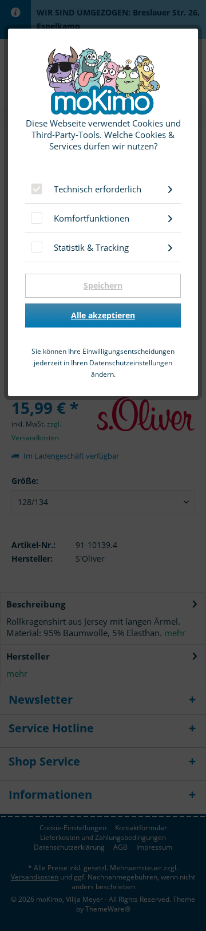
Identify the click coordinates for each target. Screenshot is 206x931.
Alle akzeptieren (103, 315)
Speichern (103, 285)
